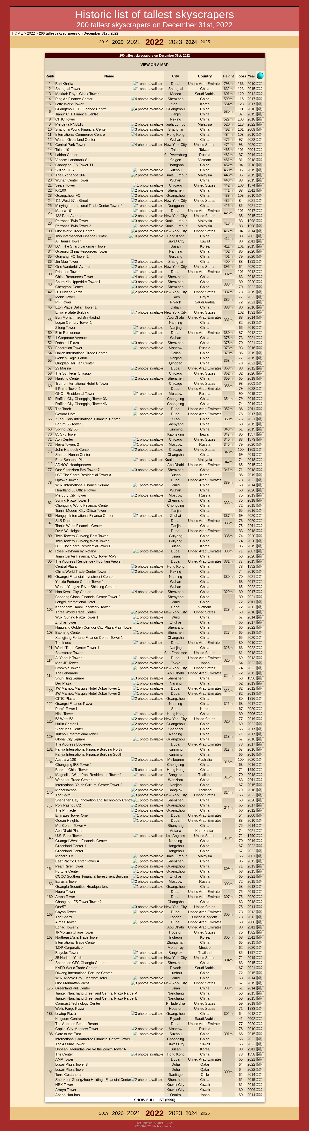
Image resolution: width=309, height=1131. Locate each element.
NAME (259, 84)
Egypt (204, 297)
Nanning (175, 251)
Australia (205, 759)
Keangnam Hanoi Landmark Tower (82, 607)
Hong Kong (175, 134)
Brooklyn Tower (67, 668)
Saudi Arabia (205, 94)
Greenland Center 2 (70, 851)
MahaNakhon (66, 790)
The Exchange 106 (70, 175)
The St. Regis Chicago (73, 373)
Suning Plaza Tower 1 (72, 500)
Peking (175, 119)
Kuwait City (175, 241)
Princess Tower (67, 272)
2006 (251, 714)
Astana (175, 831)
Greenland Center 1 (70, 846)
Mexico (205, 947)
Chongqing (175, 399)
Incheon (175, 937)
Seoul (175, 104)
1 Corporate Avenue (71, 338)
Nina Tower (64, 714)
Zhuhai (175, 515)
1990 (251, 770)
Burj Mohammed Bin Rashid (77, 317)
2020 (251, 145)
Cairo (175, 297)
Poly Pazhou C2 (68, 805)
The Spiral (63, 795)
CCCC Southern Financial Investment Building (91, 876)
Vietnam (204, 160)
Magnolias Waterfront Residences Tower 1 (88, 775)
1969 (251, 449)
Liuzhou (175, 973)
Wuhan (175, 139)
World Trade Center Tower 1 (77, 648)
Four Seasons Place (71, 460)
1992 (251, 566)
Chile (205, 1074)
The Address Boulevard (73, 744)
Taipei (175, 150)
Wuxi (176, 485)
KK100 (60, 190)
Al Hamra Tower (68, 241)
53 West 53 (64, 719)
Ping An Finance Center (73, 99)
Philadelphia (175, 1003)
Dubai (175, 84)
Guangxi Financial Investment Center (84, 576)
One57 (60, 907)
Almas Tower (65, 922)
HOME (17, 33)
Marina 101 (64, 211)
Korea (205, 104)
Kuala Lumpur (176, 124)
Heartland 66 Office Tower (75, 490)
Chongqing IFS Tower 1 (73, 764)
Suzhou (175, 170)
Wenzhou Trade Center (73, 780)
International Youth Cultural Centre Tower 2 (88, 785)
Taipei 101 (63, 150)
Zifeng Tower (65, 327)
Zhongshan (175, 942)
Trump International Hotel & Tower (81, 383)
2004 (251, 150)
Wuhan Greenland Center (75, 139)
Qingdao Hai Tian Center (74, 363)
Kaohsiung (175, 434)
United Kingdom (204, 917)
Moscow (175, 348)
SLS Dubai (63, 521)
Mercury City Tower (70, 495)
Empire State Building (72, 312)
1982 (251, 932)
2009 (251, 383)
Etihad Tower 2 (66, 927)
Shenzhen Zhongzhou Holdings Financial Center (93, 1080)
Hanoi (175, 607)
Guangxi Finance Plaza (73, 703)
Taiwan (204, 150)
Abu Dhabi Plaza (68, 831)
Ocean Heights (67, 820)
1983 (251, 1008)
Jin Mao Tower (66, 261)
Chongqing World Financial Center (82, 505)
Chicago (175, 185)
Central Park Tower (70, 145)
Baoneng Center (68, 632)
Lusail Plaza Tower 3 (71, 1064)
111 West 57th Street (71, 200)
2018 (251, 119)
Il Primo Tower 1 (68, 388)
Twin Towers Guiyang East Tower (81, 536)
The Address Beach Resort (76, 1024)
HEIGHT (260, 83)
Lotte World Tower (69, 104)
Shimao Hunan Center (72, 454)
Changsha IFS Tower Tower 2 (78, 902)
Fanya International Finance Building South (88, 754)
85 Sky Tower (66, 434)
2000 (251, 815)
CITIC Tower (65, 119)
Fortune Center (67, 871)
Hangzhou (176, 846)
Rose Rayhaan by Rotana (75, 551)
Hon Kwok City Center (73, 592)
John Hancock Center (72, 449)
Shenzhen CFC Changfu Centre (80, 963)
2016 (251, 109)
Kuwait (204, 241)
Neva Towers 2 (67, 444)
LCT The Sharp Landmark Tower (81, 246)
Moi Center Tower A (70, 825)
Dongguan (176, 206)
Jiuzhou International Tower (76, 734)
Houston (175, 932)
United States (204, 145)
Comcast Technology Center (77, 1003)
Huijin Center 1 (66, 724)
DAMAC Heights (68, 531)
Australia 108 (65, 759)
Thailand (204, 775)
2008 (251, 129)
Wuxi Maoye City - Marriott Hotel (81, 978)
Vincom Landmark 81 (72, 160)
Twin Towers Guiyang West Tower (82, 541)
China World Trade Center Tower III (82, 571)
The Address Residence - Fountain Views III (89, 561)
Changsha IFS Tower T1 (74, 165)
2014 (251, 231)
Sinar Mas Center (69, 729)
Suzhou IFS (64, 170)
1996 (251, 678)
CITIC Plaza (65, 698)
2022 (31, 33)
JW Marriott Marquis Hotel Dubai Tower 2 (87, 693)
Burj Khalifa (64, 84)
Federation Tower (68, 348)
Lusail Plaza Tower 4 (71, 1069)
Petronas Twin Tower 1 (73, 221)
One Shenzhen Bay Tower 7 (77, 470)
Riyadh (175, 302)
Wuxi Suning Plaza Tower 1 (76, 617)
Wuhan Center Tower (71, 180)
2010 (251, 84)
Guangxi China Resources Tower (81, 251)
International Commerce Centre (80, 134)
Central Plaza (66, 566)
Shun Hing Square (69, 678)
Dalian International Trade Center (81, 353)
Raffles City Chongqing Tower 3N (81, 399)
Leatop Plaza (65, 1013)
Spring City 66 (66, 429)
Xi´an (175, 419)
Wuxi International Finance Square (82, 485)
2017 (251, 99)
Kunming (176, 429)
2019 (251, 114)
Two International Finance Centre (81, 236)
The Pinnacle (65, 810)
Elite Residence (67, 333)
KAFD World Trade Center (76, 968)
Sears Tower (65, 185)
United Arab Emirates (205, 84)
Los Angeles (175, 836)
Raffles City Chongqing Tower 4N (81, 404)
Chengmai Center (69, 287)
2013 (251, 495)
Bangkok (176, 775)
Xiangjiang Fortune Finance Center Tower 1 (89, 637)
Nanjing (176, 327)
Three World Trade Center (75, 612)
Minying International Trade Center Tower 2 (88, 206)
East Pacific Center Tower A (77, 861)
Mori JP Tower (66, 663)
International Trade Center (75, 942)
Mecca (175, 94)
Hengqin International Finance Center (84, 515)
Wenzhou (175, 780)
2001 (251, 856)
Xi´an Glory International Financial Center (87, 419)
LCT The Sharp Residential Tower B (83, 546)
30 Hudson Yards (69, 292)
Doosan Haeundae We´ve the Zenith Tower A (90, 1049)
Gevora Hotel (65, 414)
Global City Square (70, 739)
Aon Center (64, 439)
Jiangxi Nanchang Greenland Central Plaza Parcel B (96, 998)
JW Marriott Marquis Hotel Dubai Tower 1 (87, 688)
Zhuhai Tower (65, 622)
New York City (175, 145)
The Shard (63, 917)
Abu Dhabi (175, 317)
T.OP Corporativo (69, 947)
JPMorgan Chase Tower (74, 932)
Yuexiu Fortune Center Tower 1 (79, 582)
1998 (251, 221)
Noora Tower (65, 892)
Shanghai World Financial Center (81, 129)
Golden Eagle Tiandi (71, 358)
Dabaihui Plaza (67, 343)
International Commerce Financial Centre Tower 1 (94, 1039)
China (204, 89)
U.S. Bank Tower (68, 836)
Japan (205, 663)
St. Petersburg (175, 155)
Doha (175, 1064)
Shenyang (175, 424)
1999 (251, 261)
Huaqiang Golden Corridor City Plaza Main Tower (94, 627)
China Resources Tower (74, 277)
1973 (251, 439)
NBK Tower (64, 1085)
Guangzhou (175, 109)
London (175, 917)
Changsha (176, 165)
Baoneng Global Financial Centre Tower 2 (87, 597)
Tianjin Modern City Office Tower (80, 510)
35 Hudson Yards (69, 958)
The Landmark (66, 673)
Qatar (204, 1064)
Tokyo (175, 663)
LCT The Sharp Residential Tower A (83, 475)
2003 (251, 236)
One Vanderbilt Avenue (73, 266)
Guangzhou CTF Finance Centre (81, 109)
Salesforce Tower (69, 653)
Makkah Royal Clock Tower (77, 94)
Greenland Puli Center (72, 988)
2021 (251, 200)
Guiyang (175, 256)
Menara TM (64, 856)
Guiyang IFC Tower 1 (72, 256)
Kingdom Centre (68, 1019)
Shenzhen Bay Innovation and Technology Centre (94, 800)
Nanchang (176, 993)
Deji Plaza (63, 683)
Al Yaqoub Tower (68, 658)
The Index (63, 643)
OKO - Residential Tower (74, 394)
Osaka (175, 1095)
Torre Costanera (68, 1074)
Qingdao (175, 363)
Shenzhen (175, 99)
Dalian (176, 307)
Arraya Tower (65, 1090)
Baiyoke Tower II (68, 952)
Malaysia (205, 124)
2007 (251, 551)
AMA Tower (64, 1059)
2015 (251, 89)
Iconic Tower (65, 297)
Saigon (175, 160)
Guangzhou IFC (67, 195)
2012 (251, 94)
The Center (64, 1054)
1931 (251, 312)
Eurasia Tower (66, 881)
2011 (251, 190)
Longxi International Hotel (75, 602)
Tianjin (176, 114)
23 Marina (63, 368)
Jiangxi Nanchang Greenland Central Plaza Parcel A (96, 993)
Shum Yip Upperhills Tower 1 (77, 282)
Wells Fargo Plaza (69, 1008)
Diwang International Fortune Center (83, 973)
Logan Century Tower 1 (73, 322)
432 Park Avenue (68, 216)
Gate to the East (68, 1034)
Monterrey (176, 947)
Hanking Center (67, 378)
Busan (175, 246)
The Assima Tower (69, 1044)
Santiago (176, 1074)
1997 (251, 434)
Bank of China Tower (71, 770)
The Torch (63, 409)
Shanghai (175, 89)
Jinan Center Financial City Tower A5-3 (85, 556)
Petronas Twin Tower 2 (73, 226)
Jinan (175, 556)
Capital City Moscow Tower (76, 1029)
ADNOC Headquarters (73, 465)
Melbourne (175, 759)
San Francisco (175, 653)
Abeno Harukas (67, 1095)
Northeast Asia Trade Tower (77, 937)
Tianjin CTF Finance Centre (76, 114)
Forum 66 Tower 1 (69, 424)
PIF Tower (63, 302)
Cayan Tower (65, 912)
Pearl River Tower (69, 866)
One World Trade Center (74, 231)
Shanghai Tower (67, 89)
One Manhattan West (72, 983)
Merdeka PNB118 (69, 124)
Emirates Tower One (71, 815)
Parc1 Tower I (66, 709)
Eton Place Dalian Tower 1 (76, 307)
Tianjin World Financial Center (78, 526)
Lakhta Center (66, 155)
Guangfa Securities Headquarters (81, 886)
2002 (251, 1019)
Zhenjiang (175, 500)
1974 (251, 185)
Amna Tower (65, 897)
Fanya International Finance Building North (88, 749)
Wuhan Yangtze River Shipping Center (85, 587)
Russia (204, 155)
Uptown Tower (66, 480)
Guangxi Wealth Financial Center (81, 841)
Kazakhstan (204, 831)
